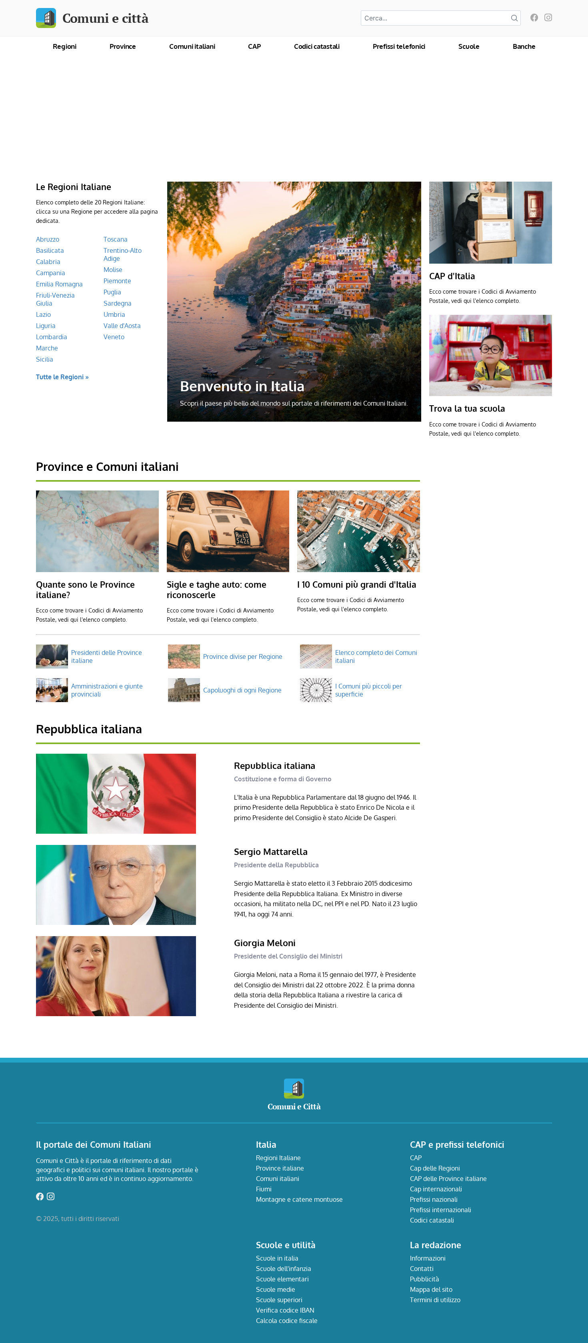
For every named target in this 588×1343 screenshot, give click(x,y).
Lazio (43, 314)
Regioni (64, 46)
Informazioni (428, 1258)
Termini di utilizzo (435, 1300)
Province (123, 46)
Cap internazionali (436, 1189)
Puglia (112, 292)
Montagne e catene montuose (299, 1199)
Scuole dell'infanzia (283, 1269)
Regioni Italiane (278, 1158)
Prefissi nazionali (434, 1199)
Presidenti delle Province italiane (106, 656)
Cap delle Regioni (435, 1168)
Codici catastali (317, 46)
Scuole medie (275, 1289)
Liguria (46, 326)
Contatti (422, 1269)
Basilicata (50, 250)
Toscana (116, 239)
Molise (113, 270)
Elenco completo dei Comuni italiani (376, 656)
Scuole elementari (282, 1279)
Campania (50, 273)
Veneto (114, 337)
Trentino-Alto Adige (123, 254)
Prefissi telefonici (399, 46)
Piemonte (117, 281)
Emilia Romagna (59, 284)
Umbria (114, 314)
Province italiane (280, 1168)
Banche (524, 46)
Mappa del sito (431, 1289)
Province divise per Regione (242, 656)
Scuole (469, 46)
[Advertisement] (294, 122)
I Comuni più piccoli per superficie (368, 690)
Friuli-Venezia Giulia (55, 299)
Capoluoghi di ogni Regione (242, 690)
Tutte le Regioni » (62, 377)
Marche (47, 348)
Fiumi (264, 1189)
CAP (254, 46)
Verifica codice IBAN (285, 1310)
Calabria (48, 262)
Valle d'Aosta (122, 326)
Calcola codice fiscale (287, 1321)
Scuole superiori (279, 1300)
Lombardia (51, 337)
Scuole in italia (277, 1258)
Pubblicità (424, 1279)
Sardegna (118, 303)
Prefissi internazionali (440, 1210)
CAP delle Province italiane (448, 1179)
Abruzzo (47, 239)
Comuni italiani (192, 46)
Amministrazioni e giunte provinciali (107, 690)
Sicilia (44, 359)
